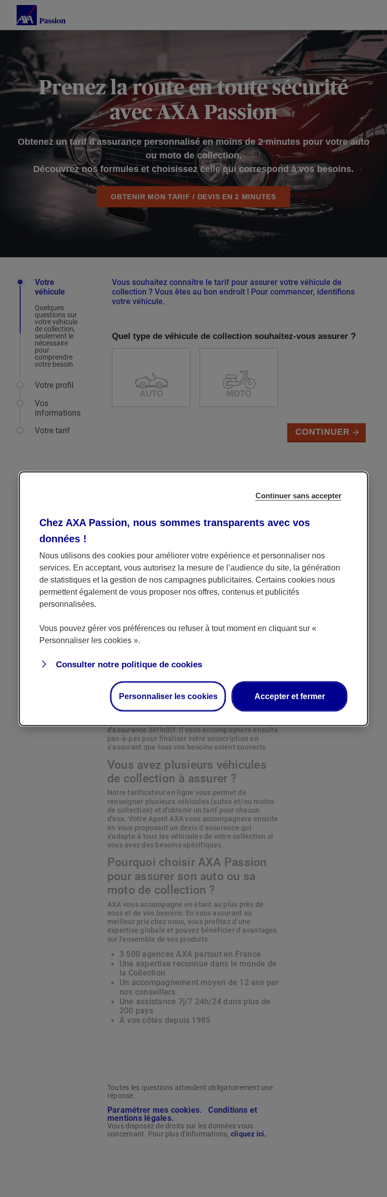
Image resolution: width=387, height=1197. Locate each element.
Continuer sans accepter (298, 495)
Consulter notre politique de (127, 664)
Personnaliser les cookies (168, 696)
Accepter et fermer (289, 696)
